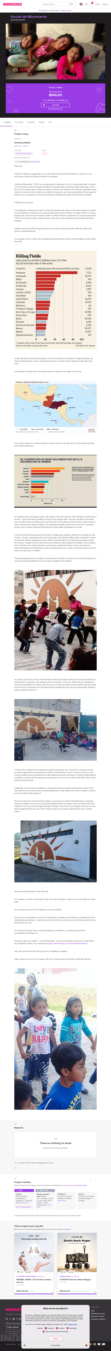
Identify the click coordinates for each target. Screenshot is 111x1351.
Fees (93, 1311)
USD (71, 4)
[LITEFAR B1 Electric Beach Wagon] (77, 1252)
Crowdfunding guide (79, 1185)
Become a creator (97, 1316)
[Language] (81, 4)
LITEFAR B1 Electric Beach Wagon (75, 1279)
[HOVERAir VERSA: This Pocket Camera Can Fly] (34, 1252)
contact (25, 146)
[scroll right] (95, 1227)
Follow (55, 105)
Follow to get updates (23, 1207)
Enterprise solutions (98, 1319)
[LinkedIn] (20, 1319)
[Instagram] (17, 1319)
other (44, 153)
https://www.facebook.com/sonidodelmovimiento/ (68, 943)
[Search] (42, 4)
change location (65, 10)
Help (67, 1185)
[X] (10, 1319)
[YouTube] (13, 1319)
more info (17, 146)
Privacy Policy (11, 1344)
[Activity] (91, 4)
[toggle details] (53, 1293)
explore (67, 1229)
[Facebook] (7, 1319)
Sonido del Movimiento (29, 17)
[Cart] (86, 4)
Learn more (24, 1203)
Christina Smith (19, 20)
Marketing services (98, 1313)
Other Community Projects (24, 153)
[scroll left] (91, 1180)
